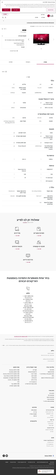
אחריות (51, 431)
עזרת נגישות (51, 464)
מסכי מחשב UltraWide (14, 372)
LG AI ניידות (50, 446)
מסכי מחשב (16, 367)
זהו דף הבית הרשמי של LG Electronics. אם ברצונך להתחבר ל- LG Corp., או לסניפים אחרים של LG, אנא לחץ (33, 467)
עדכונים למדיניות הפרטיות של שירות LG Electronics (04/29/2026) (40, 22)
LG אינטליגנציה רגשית (49, 440)
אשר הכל (15, 9)
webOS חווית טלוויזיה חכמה (47, 377)
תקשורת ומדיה (33, 414)
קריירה (35, 412)
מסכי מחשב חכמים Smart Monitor (11, 375)
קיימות (35, 416)
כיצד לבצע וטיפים (49, 412)
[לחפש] (3, 17)
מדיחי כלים (34, 379)
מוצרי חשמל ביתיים (32, 367)
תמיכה (10, 62)
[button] (41, 39)
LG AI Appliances (33, 381)
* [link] (53, 336)
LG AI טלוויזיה (50, 442)
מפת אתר (52, 462)
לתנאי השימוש (24, 336)
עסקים (5, 14)
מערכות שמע (51, 372)
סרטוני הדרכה (50, 417)
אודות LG (34, 407)
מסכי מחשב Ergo (15, 383)
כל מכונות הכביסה (32, 372)
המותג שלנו (34, 410)
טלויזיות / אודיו (50, 367)
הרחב (2, 36)
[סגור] (2, 2)
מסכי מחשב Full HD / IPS (13, 379)
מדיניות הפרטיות (17, 336)
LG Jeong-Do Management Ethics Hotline (47, 471)
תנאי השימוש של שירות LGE (42, 462)
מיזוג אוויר (51, 390)
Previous (53, 39)
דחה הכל (6, 9)
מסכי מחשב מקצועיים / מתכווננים (11, 377)
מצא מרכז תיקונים (49, 429)
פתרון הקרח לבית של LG (31, 383)
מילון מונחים (33, 421)
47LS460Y (25, 222)
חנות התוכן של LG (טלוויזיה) (47, 373)
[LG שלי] (5, 17)
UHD (18, 381)
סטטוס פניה (50, 423)
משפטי (6, 462)
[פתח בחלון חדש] (7, 456)
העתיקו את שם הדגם (21, 32)
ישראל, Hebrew (48, 455)
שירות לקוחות (50, 421)
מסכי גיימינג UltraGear (14, 370)
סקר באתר (51, 425)
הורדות (51, 415)
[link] (24, 336)
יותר (4, 345)
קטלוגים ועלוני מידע (49, 401)
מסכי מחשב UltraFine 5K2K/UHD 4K (11, 373)
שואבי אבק (34, 375)
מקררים (35, 370)
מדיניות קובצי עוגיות (22, 462)
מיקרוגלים (34, 377)
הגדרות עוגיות (13, 462)
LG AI (52, 437)
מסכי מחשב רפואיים (14, 385)
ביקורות (28, 62)
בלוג (53, 375)
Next (28, 39)
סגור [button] (29, 77)
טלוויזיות (52, 370)
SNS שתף (2, 29)
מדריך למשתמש (49, 413)
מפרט (45, 62)
